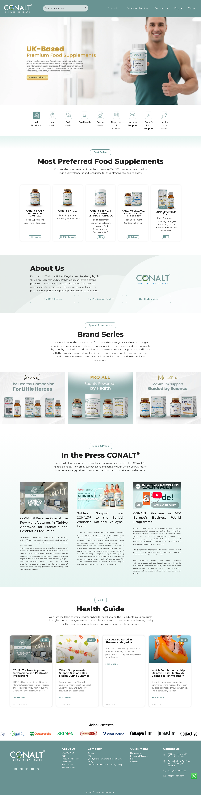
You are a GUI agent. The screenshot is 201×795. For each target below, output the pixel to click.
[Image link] (18, 8)
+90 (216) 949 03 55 (177, 770)
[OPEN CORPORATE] (168, 8)
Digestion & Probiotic (116, 125)
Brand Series (100, 334)
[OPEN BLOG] (181, 8)
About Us (47, 268)
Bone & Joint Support (148, 125)
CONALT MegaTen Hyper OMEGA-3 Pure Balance (133, 213)
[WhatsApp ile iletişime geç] (194, 776)
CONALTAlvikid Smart (166, 213)
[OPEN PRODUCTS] (120, 8)
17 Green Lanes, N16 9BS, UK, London (177, 755)
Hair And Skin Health (164, 125)
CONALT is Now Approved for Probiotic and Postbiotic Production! (30, 673)
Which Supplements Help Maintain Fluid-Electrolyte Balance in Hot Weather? (168, 673)
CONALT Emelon (68, 211)
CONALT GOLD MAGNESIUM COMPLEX (35, 213)
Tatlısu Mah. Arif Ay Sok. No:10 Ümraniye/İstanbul (179, 763)
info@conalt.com (176, 776)
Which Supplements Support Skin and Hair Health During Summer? (74, 673)
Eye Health (84, 122)
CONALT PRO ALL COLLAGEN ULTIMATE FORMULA (101, 213)
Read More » (19, 698)
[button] (100, 152)
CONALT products (120, 169)
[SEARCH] (85, 8)
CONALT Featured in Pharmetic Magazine (118, 641)
